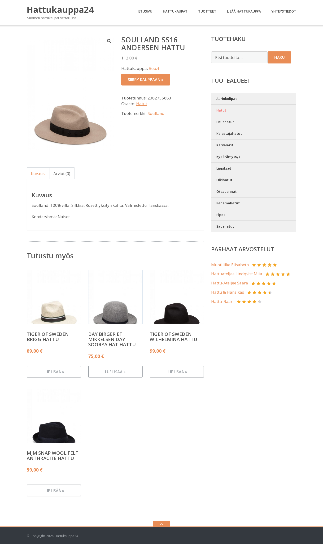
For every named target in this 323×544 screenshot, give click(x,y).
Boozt (154, 68)
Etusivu (145, 11)
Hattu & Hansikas (227, 292)
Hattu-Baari (222, 301)
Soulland (156, 113)
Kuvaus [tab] (38, 173)
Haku (279, 57)
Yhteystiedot (283, 11)
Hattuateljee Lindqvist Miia (236, 273)
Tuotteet (207, 11)
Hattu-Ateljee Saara (229, 283)
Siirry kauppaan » (145, 79)
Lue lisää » (54, 371)
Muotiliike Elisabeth (230, 264)
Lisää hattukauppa (244, 11)
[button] (109, 41)
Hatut (141, 103)
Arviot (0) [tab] (61, 173)
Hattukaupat (175, 11)
